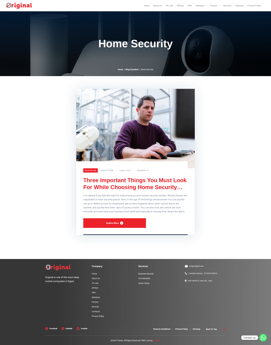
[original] (19, 5)
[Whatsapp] (263, 337)
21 (142, 170)
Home (120, 69)
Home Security (90, 170)
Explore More (112, 223)
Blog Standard (131, 69)
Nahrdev (156, 340)
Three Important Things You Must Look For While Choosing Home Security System (135, 187)
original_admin (125, 170)
